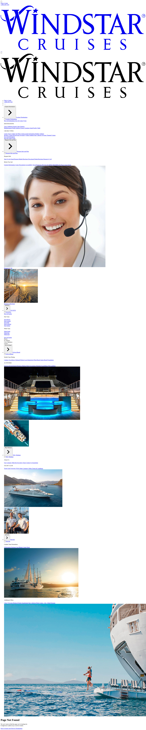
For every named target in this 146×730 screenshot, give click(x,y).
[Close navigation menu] (1, 53)
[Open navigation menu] (1, 1)
